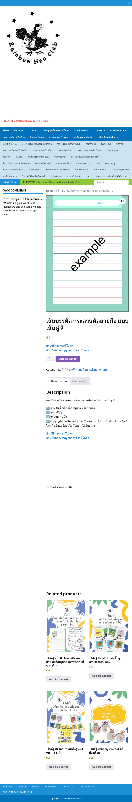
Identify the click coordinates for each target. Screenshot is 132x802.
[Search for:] (111, 182)
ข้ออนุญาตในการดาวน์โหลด (56, 130)
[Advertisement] (66, 90)
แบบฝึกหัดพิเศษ (100, 169)
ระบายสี (19, 156)
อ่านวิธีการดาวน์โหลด (59, 346)
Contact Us (67, 786)
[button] (123, 201)
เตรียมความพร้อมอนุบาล (13, 169)
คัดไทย (66, 369)
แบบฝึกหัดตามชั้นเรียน (83, 137)
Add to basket (68, 358)
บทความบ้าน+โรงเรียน (43, 150)
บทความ (119, 144)
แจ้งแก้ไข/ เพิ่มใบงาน (108, 137)
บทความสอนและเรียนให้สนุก (90, 150)
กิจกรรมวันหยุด (37, 137)
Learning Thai (118, 130)
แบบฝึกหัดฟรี (80, 130)
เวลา (88, 176)
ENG (34, 130)
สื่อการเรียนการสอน (95, 369)
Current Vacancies (88, 786)
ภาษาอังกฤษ (113, 150)
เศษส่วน (99, 176)
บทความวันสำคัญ (65, 150)
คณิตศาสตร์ (91, 144)
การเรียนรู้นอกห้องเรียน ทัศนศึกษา (37, 144)
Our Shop (99, 130)
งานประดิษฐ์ (106, 144)
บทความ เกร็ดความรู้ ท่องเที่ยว (15, 150)
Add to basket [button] (58, 679)
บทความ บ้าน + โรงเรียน (14, 137)
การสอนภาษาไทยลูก (58, 137)
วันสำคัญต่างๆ (60, 156)
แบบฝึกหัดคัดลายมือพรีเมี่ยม (58, 169)
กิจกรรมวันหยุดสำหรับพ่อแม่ (69, 144)
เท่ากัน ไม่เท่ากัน (74, 176)
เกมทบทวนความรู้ (83, 163)
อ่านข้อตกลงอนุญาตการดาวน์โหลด (67, 350)
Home (6, 130)
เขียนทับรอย (56, 176)
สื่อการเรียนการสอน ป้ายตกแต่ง (16, 163)
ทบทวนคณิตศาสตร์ (43, 163)
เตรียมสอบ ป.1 (35, 169)
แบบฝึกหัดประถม (82, 169)
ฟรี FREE (60, 190)
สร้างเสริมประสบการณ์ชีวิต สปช (84, 156)
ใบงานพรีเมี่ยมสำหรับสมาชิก (34, 176)
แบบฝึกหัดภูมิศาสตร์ (120, 169)
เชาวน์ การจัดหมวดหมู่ (105, 163)
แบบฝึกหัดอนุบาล (10, 176)
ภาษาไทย (6, 156)
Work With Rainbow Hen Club (17, 792)
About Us (22, 786)
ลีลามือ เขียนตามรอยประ (38, 156)
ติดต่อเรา (36, 786)
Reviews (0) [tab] (79, 381)
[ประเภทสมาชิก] (129, 3)
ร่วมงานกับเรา (50, 786)
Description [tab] (59, 381)
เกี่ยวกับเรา (19, 130)
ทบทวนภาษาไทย (63, 163)
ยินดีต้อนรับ (7, 786)
